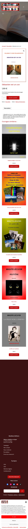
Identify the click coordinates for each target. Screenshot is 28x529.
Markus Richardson (20, 102)
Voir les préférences (14, 524)
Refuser (14, 520)
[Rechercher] (22, 491)
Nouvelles (9, 46)
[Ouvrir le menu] (23, 7)
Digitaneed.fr (21, 495)
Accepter (14, 516)
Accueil (4, 46)
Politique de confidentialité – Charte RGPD (10, 527)
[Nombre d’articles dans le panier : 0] (3, 13)
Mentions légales (23, 527)
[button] (26, 502)
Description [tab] (7, 108)
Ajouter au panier (13, 97)
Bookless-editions (13, 495)
